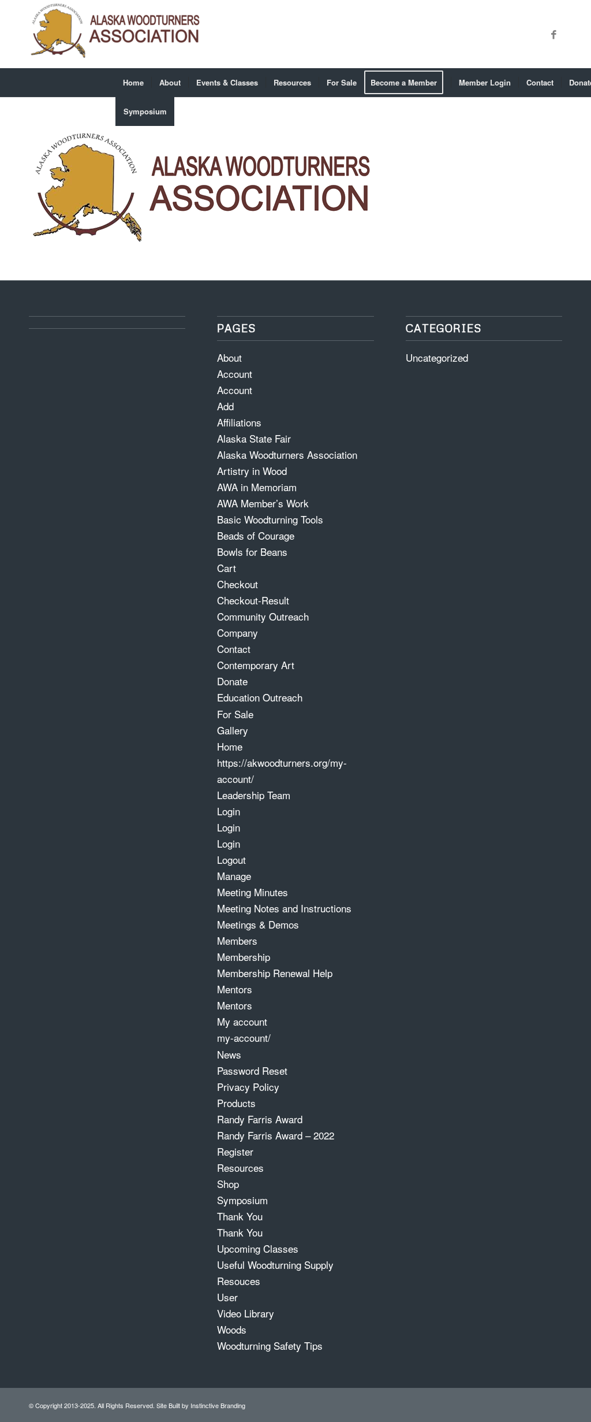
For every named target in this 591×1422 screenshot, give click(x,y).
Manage (234, 875)
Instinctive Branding (217, 1405)
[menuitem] (133, 82)
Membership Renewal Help (274, 973)
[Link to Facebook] (553, 34)
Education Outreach (259, 697)
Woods (231, 1329)
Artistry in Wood (252, 470)
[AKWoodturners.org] (115, 34)
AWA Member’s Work (263, 503)
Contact (233, 648)
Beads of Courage (255, 535)
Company (237, 632)
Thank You (240, 1216)
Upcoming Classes (257, 1248)
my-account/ (244, 1037)
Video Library (245, 1313)
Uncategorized (437, 357)
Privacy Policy (248, 1086)
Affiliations (239, 422)
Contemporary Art (255, 665)
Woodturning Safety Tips (270, 1345)
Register (235, 1151)
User (227, 1297)
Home (229, 746)
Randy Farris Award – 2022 (275, 1135)
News (229, 1054)
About (229, 357)
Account (234, 373)
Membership (243, 956)
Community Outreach (263, 616)
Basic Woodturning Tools (270, 519)
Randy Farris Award (259, 1119)
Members (237, 940)
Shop (228, 1183)
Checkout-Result (253, 600)
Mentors (234, 989)
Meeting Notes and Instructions (284, 908)
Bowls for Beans (252, 551)
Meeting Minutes (252, 892)
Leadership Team (253, 795)
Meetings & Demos (258, 924)
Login (228, 811)
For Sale (235, 714)
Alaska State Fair (254, 438)
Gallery (232, 730)
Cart (226, 567)
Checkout (237, 584)
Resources (240, 1167)
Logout (231, 859)
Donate (232, 681)
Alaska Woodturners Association (287, 454)
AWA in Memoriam (257, 487)
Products (236, 1103)
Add (225, 406)
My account (242, 1021)
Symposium (242, 1200)
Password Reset (252, 1070)
